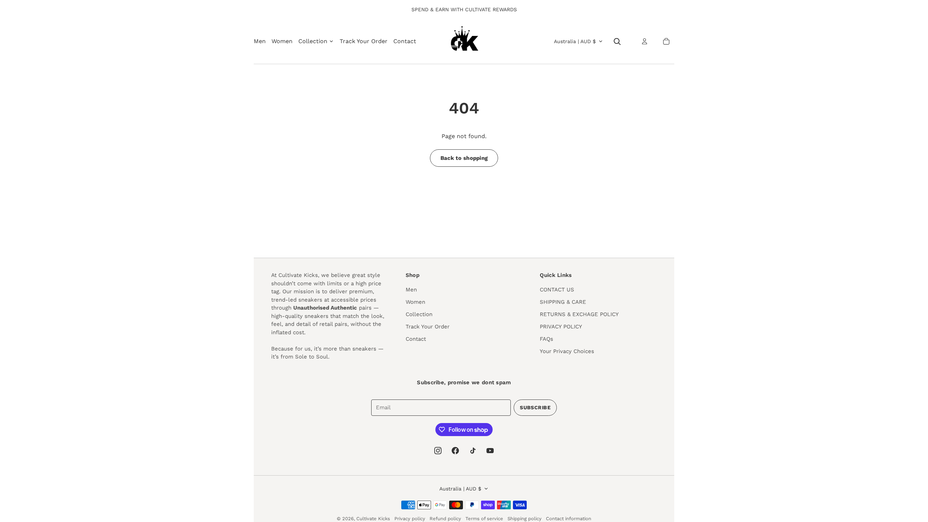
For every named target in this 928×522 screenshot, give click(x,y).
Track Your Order (364, 41)
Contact (404, 41)
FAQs (546, 339)
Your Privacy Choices (567, 351)
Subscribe (535, 407)
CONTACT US (557, 289)
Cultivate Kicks (373, 518)
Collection (419, 314)
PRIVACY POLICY (561, 326)
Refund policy (445, 518)
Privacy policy (409, 518)
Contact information (568, 518)
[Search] (617, 41)
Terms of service (484, 518)
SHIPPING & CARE (563, 302)
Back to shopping (464, 158)
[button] (666, 41)
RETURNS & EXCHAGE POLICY (579, 314)
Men (260, 41)
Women (282, 41)
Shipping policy (525, 518)
